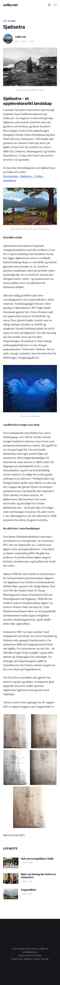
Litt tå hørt (9, 21)
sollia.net (10, 5)
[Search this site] (49, 5)
